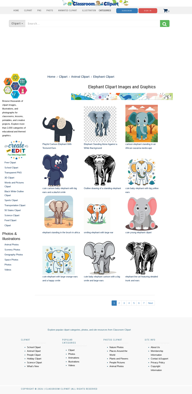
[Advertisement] (96, 50)
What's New (33, 366)
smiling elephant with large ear (98, 232)
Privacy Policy (158, 362)
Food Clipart (10, 220)
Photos (7, 264)
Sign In (148, 11)
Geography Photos (13, 254)
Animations (73, 357)
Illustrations (73, 361)
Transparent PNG (13, 172)
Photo (49, 10)
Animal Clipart (80, 76)
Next (150, 303)
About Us (155, 347)
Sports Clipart (11, 200)
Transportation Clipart (14, 205)
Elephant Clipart (103, 76)
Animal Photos (11, 244)
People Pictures (117, 362)
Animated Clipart (67, 10)
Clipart (28, 10)
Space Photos (11, 259)
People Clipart (34, 355)
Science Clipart (11, 215)
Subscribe (127, 11)
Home (16, 10)
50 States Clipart (12, 210)
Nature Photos (117, 347)
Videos (7, 269)
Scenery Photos (12, 249)
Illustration (89, 10)
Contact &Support (159, 358)
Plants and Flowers (119, 358)
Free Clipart (10, 162)
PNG (39, 10)
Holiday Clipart (34, 358)
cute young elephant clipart (138, 232)
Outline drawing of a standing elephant (102, 188)
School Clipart (11, 167)
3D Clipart (9, 177)
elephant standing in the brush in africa (61, 232)
